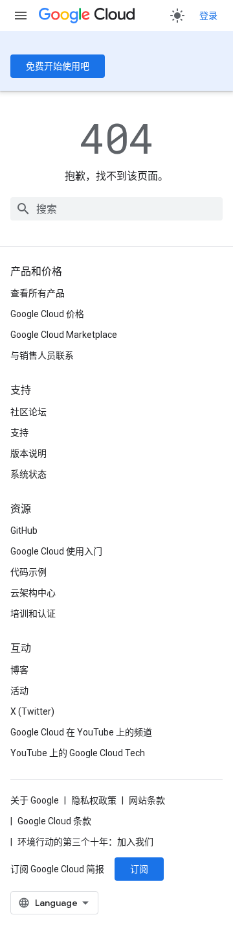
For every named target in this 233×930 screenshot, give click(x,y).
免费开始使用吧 (57, 66)
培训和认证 (33, 613)
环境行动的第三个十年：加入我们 (85, 842)
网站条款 (147, 800)
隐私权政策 (93, 800)
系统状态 (28, 474)
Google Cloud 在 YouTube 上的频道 (81, 732)
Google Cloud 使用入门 (56, 551)
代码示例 (28, 572)
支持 (19, 432)
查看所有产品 (37, 293)
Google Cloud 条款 (54, 821)
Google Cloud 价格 (47, 314)
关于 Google (34, 800)
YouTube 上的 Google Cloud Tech (77, 753)
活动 (19, 691)
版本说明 (28, 453)
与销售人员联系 (42, 355)
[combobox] (116, 209)
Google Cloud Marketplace (63, 334)
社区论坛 (28, 412)
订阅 (139, 869)
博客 (19, 670)
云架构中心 (33, 593)
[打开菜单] (21, 15)
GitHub (24, 530)
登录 (208, 15)
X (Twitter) (32, 711)
